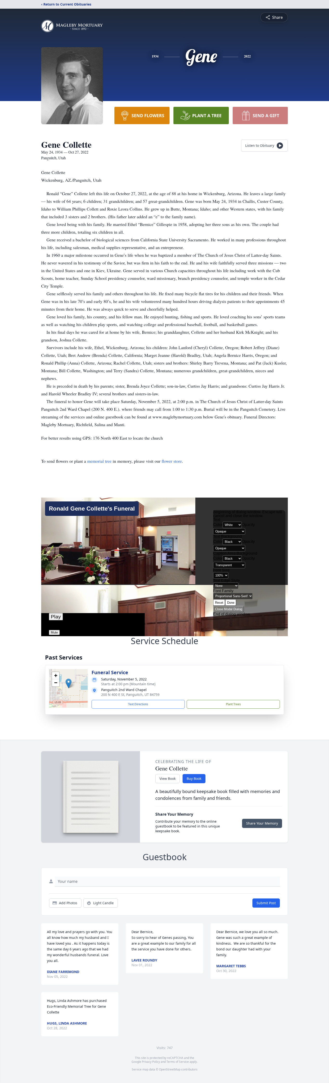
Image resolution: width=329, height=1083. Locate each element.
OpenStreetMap (169, 1069)
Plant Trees (233, 704)
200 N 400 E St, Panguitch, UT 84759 (130, 694)
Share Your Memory (262, 823)
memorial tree (99, 461)
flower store (172, 461)
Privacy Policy (151, 1062)
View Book (167, 778)
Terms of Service (177, 1062)
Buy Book (194, 778)
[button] (69, 683)
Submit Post (266, 903)
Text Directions (138, 704)
